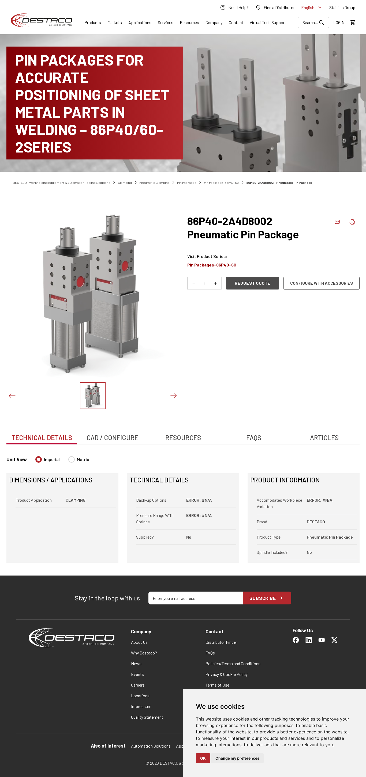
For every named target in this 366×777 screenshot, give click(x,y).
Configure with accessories (321, 282)
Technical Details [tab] (42, 437)
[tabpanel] (183, 506)
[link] (234, 7)
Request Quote (252, 282)
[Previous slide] (11, 395)
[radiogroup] (62, 461)
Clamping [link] (125, 182)
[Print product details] (352, 221)
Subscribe (262, 598)
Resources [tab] (183, 437)
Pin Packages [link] (186, 182)
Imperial (52, 459)
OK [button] (203, 758)
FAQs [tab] (253, 437)
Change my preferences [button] (237, 758)
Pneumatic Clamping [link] (154, 182)
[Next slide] (173, 395)
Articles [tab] (324, 437)
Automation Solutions (151, 745)
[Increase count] (215, 283)
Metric (83, 459)
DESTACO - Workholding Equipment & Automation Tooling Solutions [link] (61, 182)
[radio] (38, 459)
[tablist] (183, 434)
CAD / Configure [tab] (112, 437)
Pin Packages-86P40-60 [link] (221, 182)
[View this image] (93, 395)
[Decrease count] (193, 283)
